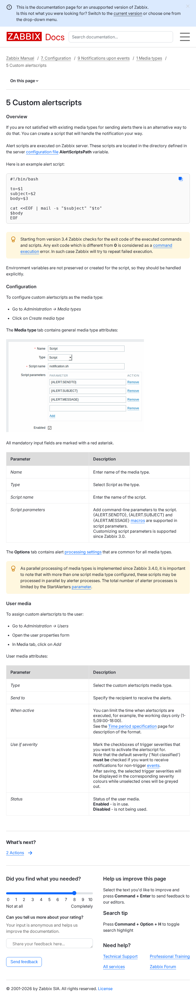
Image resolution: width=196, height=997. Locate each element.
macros (138, 520)
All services (114, 966)
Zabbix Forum (163, 966)
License (105, 988)
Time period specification (132, 726)
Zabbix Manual (20, 58)
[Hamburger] (185, 37)
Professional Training (170, 956)
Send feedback (24, 962)
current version (128, 13)
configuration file (42, 151)
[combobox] (122, 37)
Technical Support (120, 956)
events (153, 765)
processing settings (83, 551)
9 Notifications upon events (104, 58)
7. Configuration (56, 58)
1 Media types (149, 58)
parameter (81, 586)
